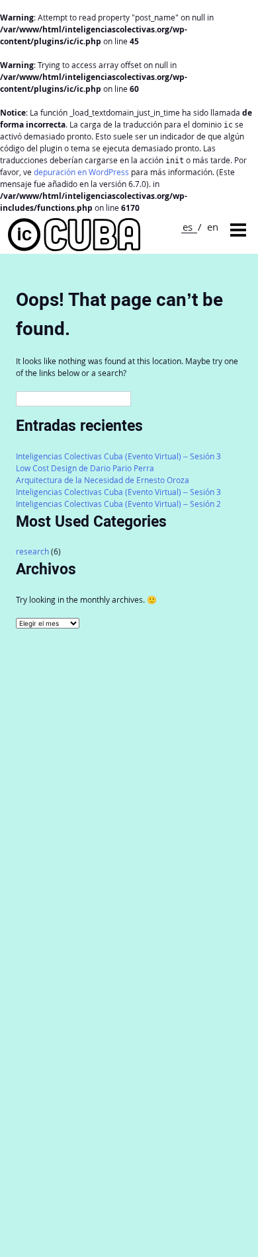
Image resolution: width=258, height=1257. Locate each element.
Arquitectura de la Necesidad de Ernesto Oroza (102, 480)
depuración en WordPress (81, 172)
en (212, 226)
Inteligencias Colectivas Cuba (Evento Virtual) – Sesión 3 (118, 456)
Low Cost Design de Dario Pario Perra (85, 468)
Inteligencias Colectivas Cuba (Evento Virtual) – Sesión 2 (118, 504)
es (188, 226)
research (32, 551)
